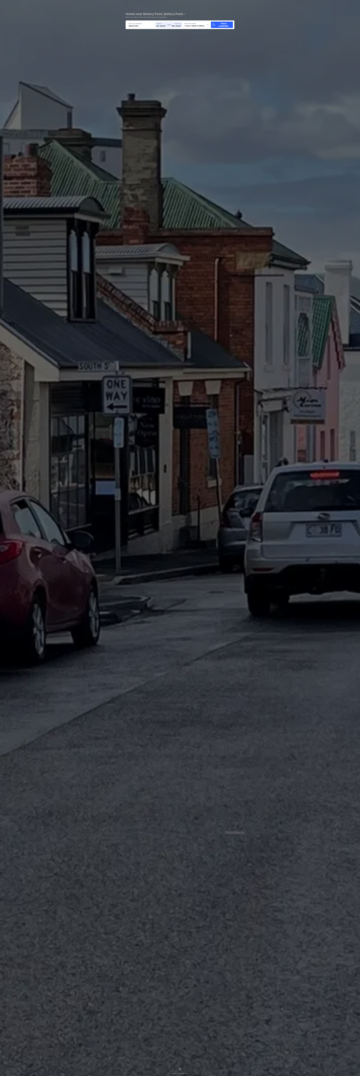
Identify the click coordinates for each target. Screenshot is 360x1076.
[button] (257, 3)
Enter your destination (135, 23)
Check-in (159, 23)
